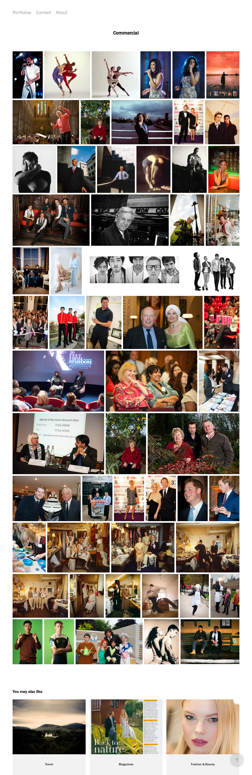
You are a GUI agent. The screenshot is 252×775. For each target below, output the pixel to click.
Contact (43, 12)
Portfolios (22, 12)
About (61, 12)
